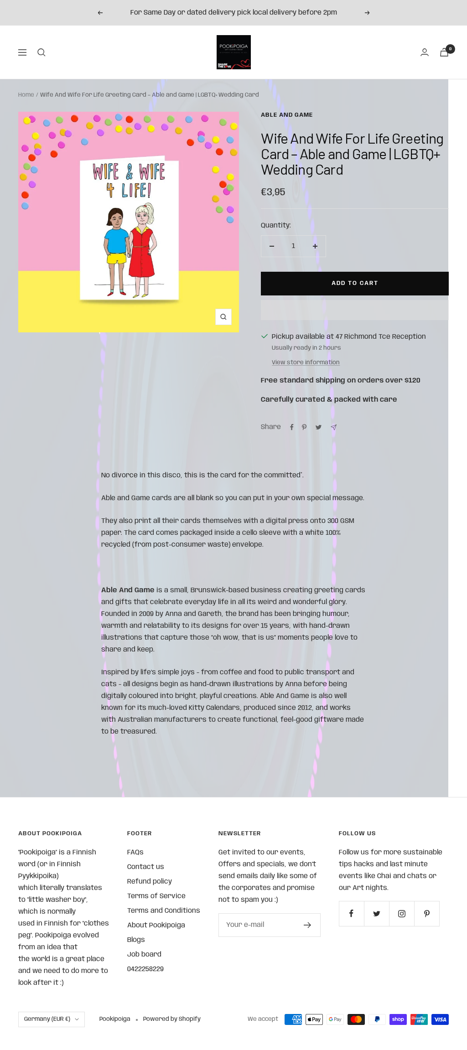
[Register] (307, 925)
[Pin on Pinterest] (304, 427)
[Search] (41, 52)
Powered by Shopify (172, 1019)
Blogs (136, 940)
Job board (144, 954)
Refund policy (149, 881)
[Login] (424, 52)
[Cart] (444, 52)
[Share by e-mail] (334, 427)
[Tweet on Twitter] (318, 427)
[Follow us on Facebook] (351, 913)
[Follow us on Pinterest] (426, 913)
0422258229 (145, 969)
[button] (355, 310)
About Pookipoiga (156, 925)
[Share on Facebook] (292, 427)
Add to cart (355, 283)
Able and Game (287, 115)
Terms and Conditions (163, 911)
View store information (306, 363)
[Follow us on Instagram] (401, 913)
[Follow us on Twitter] (376, 913)
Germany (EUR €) (47, 1019)
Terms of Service (156, 896)
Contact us (145, 867)
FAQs (135, 852)
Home (26, 95)
